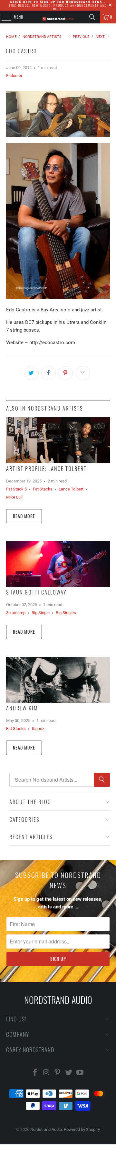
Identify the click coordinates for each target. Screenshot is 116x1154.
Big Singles (66, 612)
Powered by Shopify (82, 1129)
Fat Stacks (43, 489)
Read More (24, 516)
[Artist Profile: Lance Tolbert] (58, 440)
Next (101, 37)
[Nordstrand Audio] (58, 17)
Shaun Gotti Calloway (36, 592)
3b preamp (15, 612)
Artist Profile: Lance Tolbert (46, 468)
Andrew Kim (22, 708)
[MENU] (3, 17)
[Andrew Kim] (58, 680)
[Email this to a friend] (83, 373)
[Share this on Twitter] (31, 373)
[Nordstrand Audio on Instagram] (46, 1073)
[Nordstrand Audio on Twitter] (69, 1073)
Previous (81, 37)
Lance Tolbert (71, 489)
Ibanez (38, 728)
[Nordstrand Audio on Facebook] (35, 1073)
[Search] (92, 17)
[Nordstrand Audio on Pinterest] (58, 1073)
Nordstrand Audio (46, 1129)
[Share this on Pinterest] (66, 373)
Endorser (14, 75)
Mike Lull (14, 497)
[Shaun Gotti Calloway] (58, 564)
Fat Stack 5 (16, 489)
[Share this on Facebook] (49, 373)
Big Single (41, 612)
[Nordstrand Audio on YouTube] (80, 1073)
